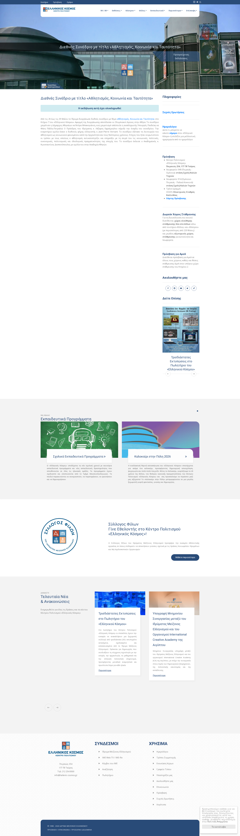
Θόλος (142, 10)
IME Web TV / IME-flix (112, 757)
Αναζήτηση (107, 769)
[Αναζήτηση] (200, 2)
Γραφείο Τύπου (163, 769)
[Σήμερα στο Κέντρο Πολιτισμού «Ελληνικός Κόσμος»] (194, 2)
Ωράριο (70, 2)
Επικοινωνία (162, 787)
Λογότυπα (161, 804)
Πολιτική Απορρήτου (217, 821)
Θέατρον (130, 10)
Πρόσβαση (57, 2)
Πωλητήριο (107, 775)
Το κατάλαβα (219, 826)
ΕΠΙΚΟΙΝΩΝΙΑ (64, 830)
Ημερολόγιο (169, 126)
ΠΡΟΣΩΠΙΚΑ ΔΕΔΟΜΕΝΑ (82, 830)
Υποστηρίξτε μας (164, 775)
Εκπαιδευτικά (157, 10)
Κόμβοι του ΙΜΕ (110, 763)
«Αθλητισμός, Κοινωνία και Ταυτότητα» (136, 119)
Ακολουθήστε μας (164, 781)
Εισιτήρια (44, 2)
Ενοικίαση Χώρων (165, 763)
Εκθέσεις (116, 10)
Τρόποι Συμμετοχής (166, 757)
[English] (197, 2)
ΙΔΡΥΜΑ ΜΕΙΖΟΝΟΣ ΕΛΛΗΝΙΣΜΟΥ (74, 826)
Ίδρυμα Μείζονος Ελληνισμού (116, 751)
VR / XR (103, 10)
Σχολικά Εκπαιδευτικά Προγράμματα (159, 456)
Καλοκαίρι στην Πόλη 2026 (71, 456)
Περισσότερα (175, 10)
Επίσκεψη (190, 10)
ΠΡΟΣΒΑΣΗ (52, 830)
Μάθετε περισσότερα (185, 557)
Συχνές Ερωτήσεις (173, 112)
